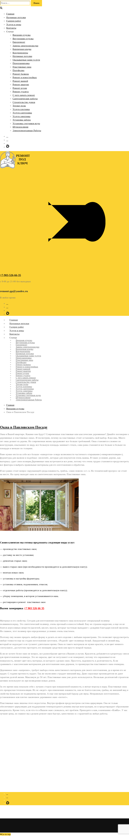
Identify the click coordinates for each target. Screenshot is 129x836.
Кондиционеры (20, 53)
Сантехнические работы (25, 98)
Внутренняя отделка (23, 38)
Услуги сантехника (22, 113)
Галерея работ (13, 21)
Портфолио (18, 70)
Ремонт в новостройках (25, 77)
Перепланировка (21, 63)
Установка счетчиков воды (26, 123)
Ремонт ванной (20, 81)
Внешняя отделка (22, 35)
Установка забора (22, 120)
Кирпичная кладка (22, 49)
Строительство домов (24, 102)
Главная (10, 14)
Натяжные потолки (16, 17)
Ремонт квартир (21, 84)
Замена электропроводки (25, 45)
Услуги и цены (13, 24)
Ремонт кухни (20, 88)
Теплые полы (19, 105)
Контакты (11, 28)
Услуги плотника (21, 109)
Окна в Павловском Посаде (23, 427)
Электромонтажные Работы (27, 130)
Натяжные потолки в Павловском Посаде (25, 756)
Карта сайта (11, 759)
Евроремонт (19, 42)
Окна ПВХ (11, 753)
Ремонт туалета (21, 91)
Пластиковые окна (22, 67)
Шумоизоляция (20, 127)
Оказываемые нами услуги (26, 60)
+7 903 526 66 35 (34, 608)
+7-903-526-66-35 (10, 275)
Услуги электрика (21, 116)
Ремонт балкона (21, 74)
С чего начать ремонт (24, 95)
